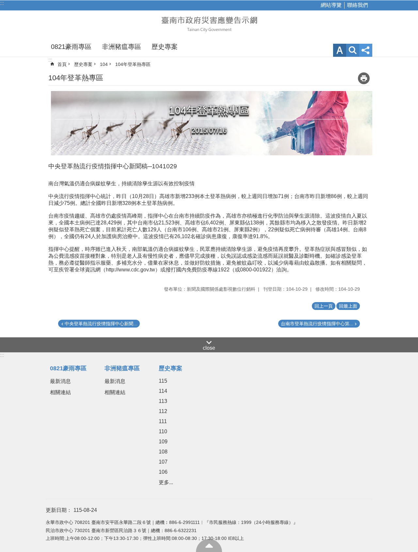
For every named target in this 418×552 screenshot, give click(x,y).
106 (163, 472)
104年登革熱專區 (133, 64)
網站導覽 (331, 5)
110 (163, 431)
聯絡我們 (357, 5)
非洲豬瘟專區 (121, 46)
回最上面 (209, 545)
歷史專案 (165, 46)
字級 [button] (339, 50)
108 (163, 451)
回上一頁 (323, 306)
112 (163, 411)
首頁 (62, 64)
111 (163, 421)
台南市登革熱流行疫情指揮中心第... (317, 323)
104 (104, 64)
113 (163, 401)
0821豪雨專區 (71, 46)
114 (163, 391)
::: (2, 3)
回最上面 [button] (348, 306)
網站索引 (352, 50)
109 (163, 441)
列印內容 (364, 78)
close (209, 348)
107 (163, 462)
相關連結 (60, 392)
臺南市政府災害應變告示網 (209, 23)
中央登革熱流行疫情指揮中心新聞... (101, 323)
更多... (166, 482)
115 (163, 381)
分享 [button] (365, 50)
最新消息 (60, 381)
